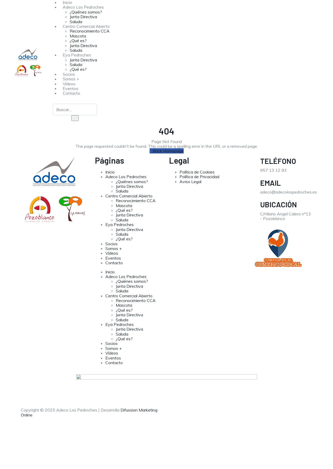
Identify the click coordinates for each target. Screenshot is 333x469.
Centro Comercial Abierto (86, 26)
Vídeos (111, 253)
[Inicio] (28, 62)
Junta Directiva (83, 16)
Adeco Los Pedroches (83, 7)
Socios (111, 243)
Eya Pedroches (77, 54)
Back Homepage (168, 150)
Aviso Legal (190, 181)
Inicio (110, 172)
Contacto (71, 93)
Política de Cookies (197, 172)
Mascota (78, 35)
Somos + (113, 248)
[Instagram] (189, 414)
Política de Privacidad (199, 176)
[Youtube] (217, 414)
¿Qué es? (78, 40)
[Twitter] (203, 414)
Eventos (113, 258)
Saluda (76, 64)
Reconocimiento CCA (90, 31)
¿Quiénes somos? (86, 12)
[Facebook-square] (175, 414)
